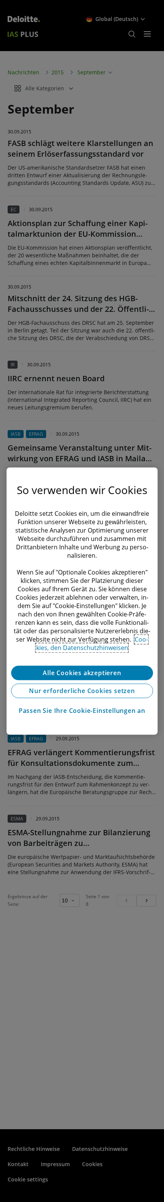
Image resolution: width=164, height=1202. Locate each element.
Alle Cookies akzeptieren (82, 673)
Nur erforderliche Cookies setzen (82, 691)
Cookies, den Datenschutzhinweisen (92, 643)
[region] (82, 601)
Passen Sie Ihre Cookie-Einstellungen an (82, 710)
